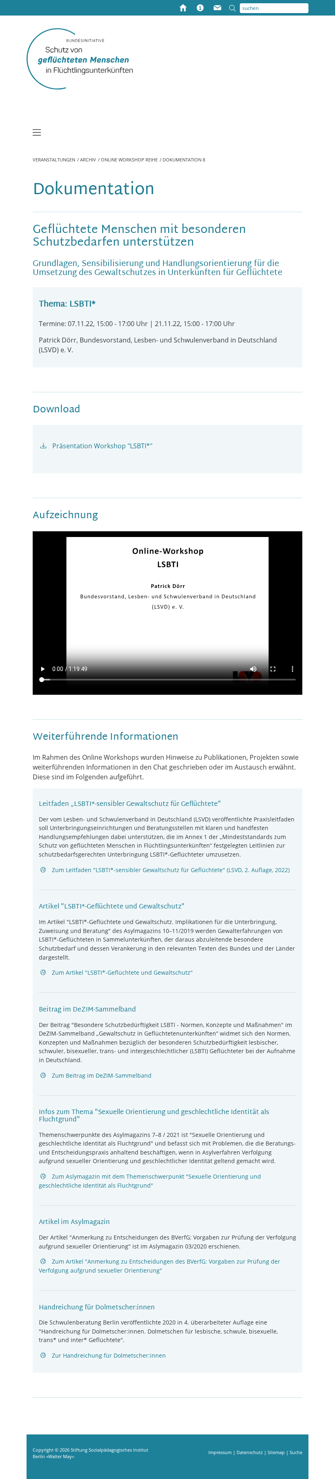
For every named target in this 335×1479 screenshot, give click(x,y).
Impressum (220, 1452)
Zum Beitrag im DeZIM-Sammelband (102, 1075)
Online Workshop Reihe (129, 160)
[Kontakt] (217, 8)
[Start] (183, 8)
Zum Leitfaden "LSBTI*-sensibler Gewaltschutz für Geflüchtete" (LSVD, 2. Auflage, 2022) (171, 870)
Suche (296, 1452)
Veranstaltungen (54, 160)
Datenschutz (250, 1452)
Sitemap (277, 1452)
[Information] (200, 8)
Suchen (234, 8)
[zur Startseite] (80, 58)
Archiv (88, 160)
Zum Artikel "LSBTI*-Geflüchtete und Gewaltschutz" (122, 972)
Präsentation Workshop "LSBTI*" (102, 445)
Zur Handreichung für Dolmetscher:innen (109, 1355)
